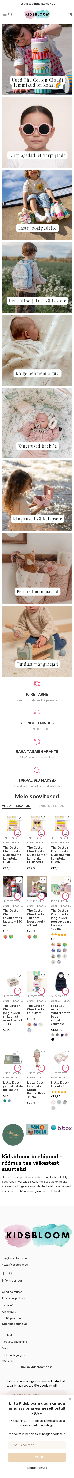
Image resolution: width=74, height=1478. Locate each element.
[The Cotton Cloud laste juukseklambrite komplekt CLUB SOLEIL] (37, 823)
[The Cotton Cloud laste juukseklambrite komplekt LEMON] (13, 823)
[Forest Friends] (59, 1102)
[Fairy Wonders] (53, 1102)
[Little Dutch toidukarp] (61, 1058)
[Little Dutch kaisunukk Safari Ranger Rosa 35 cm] (37, 1058)
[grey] (52, 1035)
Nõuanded (8, 1361)
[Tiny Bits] (53, 962)
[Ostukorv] (69, 14)
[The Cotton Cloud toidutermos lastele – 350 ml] (13, 886)
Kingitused (10, 838)
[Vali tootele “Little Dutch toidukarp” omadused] (65, 1068)
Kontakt (7, 1335)
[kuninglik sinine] (62, 1035)
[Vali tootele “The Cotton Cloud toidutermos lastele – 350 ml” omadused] (17, 896)
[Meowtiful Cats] (59, 956)
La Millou (64, 1000)
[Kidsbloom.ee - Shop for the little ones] (37, 14)
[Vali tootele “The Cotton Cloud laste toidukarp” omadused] (41, 991)
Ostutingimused (12, 1292)
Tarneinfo (8, 1305)
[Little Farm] (64, 1102)
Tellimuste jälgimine (15, 1355)
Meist (5, 1348)
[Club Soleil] (5, 936)
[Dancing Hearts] (59, 950)
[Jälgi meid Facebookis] (3, 1273)
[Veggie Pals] (59, 962)
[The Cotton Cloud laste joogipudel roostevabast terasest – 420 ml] (61, 886)
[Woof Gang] (53, 950)
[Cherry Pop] (53, 944)
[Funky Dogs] (53, 956)
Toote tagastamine (14, 1342)
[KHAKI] (57, 1035)
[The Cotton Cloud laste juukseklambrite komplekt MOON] (61, 823)
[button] (17, 833)
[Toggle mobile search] (10, 14)
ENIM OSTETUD (52, 806)
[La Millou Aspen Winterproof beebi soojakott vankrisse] (61, 981)
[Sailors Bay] (53, 1108)
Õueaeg (56, 996)
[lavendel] (66, 1035)
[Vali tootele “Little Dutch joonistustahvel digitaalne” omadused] (17, 1068)
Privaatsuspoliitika (13, 1298)
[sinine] (9, 1101)
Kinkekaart (8, 1312)
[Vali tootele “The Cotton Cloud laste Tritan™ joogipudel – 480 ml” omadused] (41, 896)
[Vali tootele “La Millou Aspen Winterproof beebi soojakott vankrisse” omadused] (65, 991)
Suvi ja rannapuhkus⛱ (41, 901)
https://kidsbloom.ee (15, 1265)
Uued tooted (11, 901)
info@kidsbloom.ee (14, 1258)
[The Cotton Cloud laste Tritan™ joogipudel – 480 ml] (37, 886)
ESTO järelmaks (12, 1318)
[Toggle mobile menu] (4, 14)
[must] (52, 1039)
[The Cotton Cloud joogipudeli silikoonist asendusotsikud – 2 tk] (13, 981)
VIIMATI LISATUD (16, 806)
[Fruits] (64, 950)
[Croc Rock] (11, 936)
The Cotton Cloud (22, 842)
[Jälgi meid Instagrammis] (11, 1273)
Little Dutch (18, 1077)
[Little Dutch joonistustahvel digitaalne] (13, 1058)
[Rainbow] (64, 956)
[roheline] (5, 1101)
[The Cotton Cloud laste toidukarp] (37, 981)
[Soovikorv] (19, 817)
